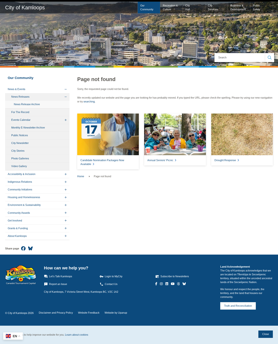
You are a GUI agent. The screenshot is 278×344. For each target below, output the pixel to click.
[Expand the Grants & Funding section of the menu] (66, 228)
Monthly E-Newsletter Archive (28, 127)
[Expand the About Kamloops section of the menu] (66, 236)
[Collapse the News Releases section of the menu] (66, 97)
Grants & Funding (18, 228)
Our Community (146, 7)
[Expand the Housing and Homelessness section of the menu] (66, 197)
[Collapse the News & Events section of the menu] (66, 89)
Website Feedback (88, 312)
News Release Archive (27, 104)
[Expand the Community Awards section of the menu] (66, 213)
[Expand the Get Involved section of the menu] (66, 220)
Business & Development (238, 7)
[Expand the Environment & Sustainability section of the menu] (66, 205)
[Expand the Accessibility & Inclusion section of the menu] (66, 174)
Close (265, 334)
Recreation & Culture (170, 7)
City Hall (187, 7)
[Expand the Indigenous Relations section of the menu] (66, 182)
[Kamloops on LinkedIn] (166, 284)
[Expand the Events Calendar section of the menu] (66, 120)
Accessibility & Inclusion (21, 174)
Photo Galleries (20, 158)
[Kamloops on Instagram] (161, 284)
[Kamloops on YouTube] (173, 284)
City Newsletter (20, 143)
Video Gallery (19, 166)
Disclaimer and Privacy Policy (56, 312)
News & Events (16, 89)
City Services (213, 7)
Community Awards (19, 212)
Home (80, 176)
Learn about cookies (76, 334)
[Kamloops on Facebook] (156, 284)
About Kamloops (17, 236)
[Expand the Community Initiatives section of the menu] (66, 189)
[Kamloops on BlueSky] (184, 284)
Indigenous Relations (20, 181)
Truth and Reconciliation (238, 305)
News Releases (20, 96)
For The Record (20, 112)
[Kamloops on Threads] (178, 284)
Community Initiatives (20, 189)
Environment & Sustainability (24, 205)
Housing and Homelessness (24, 197)
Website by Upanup (116, 312)
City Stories (17, 150)
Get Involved (15, 220)
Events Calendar (20, 120)
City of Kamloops (25, 7)
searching (89, 101)
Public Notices (19, 135)
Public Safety (257, 7)
